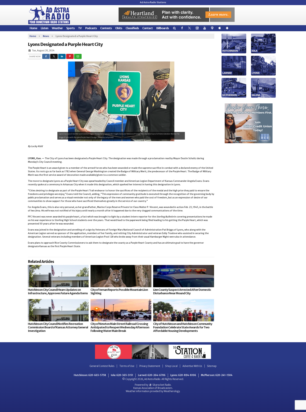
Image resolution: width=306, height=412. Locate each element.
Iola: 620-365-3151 (122, 375)
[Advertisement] (177, 14)
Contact (147, 28)
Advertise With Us (192, 366)
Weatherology (172, 391)
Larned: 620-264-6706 (151, 375)
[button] (174, 28)
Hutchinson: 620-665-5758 (90, 375)
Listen (44, 28)
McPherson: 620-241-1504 (216, 375)
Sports (70, 28)
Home (33, 28)
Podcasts (91, 28)
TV (80, 28)
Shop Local (171, 366)
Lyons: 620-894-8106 (183, 375)
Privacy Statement (149, 366)
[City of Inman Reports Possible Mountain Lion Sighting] (121, 276)
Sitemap (212, 366)
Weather (57, 28)
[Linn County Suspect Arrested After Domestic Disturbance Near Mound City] (183, 276)
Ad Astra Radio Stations (153, 2)
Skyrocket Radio (161, 384)
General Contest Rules (102, 366)
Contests (106, 28)
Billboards (162, 28)
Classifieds (132, 28)
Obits (118, 28)
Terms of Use (126, 366)
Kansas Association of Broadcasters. (153, 388)
